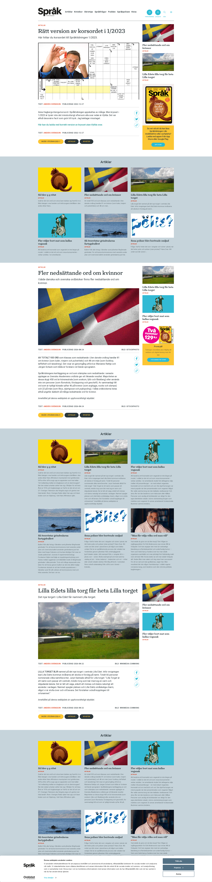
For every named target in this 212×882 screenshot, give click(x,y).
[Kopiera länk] (136, 125)
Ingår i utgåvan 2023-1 (50, 141)
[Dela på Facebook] (136, 113)
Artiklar (69, 12)
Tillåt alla (178, 861)
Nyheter (86, 141)
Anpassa (177, 867)
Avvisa (178, 874)
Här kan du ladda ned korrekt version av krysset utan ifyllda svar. (70, 124)
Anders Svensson (52, 104)
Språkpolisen (123, 12)
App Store (158, 144)
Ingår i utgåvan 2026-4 (50, 716)
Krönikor (78, 12)
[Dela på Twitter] (136, 119)
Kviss (134, 12)
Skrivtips (88, 12)
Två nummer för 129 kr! (158, 360)
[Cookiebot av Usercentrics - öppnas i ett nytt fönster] (29, 877)
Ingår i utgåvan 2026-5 (50, 415)
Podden (111, 12)
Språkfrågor (101, 12)
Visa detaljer (49, 878)
